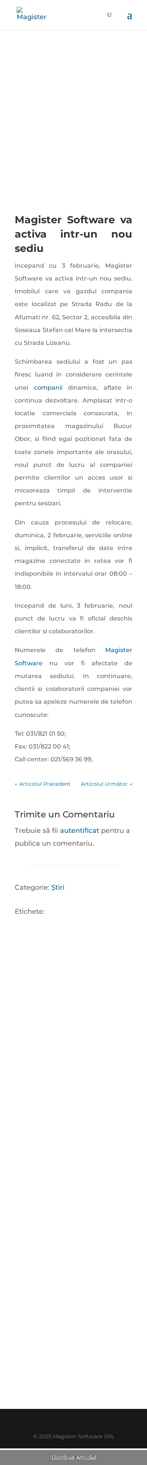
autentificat (79, 830)
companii (51, 387)
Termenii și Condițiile (84, 1387)
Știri (57, 887)
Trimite (104, 1344)
